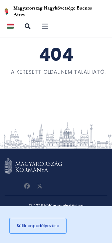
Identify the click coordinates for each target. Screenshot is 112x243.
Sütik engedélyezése (38, 226)
